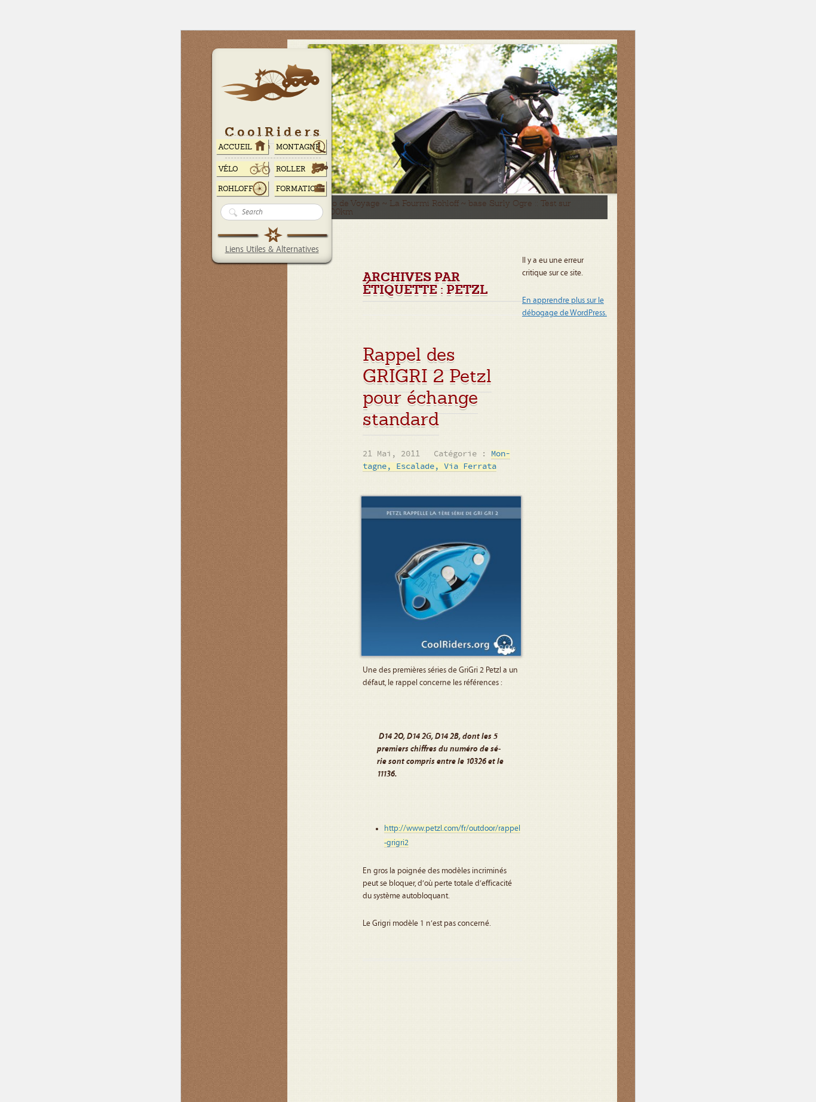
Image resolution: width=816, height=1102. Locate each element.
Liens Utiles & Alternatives (272, 249)
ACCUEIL (235, 147)
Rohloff (235, 189)
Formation (298, 189)
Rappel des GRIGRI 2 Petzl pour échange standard (427, 387)
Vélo (228, 169)
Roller (291, 169)
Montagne (298, 147)
